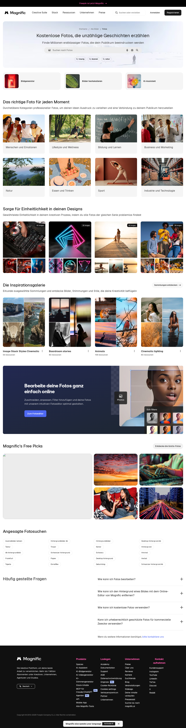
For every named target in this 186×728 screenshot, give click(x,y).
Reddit (152, 692)
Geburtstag (100, 564)
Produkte (81, 659)
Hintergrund (146, 547)
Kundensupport (156, 668)
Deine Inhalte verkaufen (131, 694)
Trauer (53, 547)
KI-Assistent (81, 667)
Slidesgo (129, 689)
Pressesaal (130, 699)
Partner (104, 696)
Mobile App (81, 702)
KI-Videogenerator (84, 675)
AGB (103, 675)
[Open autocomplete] (48, 50)
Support (104, 671)
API (77, 699)
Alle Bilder (95, 29)
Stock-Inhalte (82, 685)
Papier (53, 558)
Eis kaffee (54, 564)
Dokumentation (108, 667)
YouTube (153, 675)
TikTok (152, 682)
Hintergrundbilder (103, 541)
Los (9, 513)
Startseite (83, 29)
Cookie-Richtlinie (108, 685)
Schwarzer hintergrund (60, 553)
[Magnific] (29, 659)
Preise (102, 12)
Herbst (144, 558)
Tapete (8, 564)
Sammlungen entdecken (165, 285)
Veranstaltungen (132, 685)
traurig (81, 59)
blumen (95, 59)
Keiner (98, 547)
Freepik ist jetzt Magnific (91, 3)
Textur (7, 547)
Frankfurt (9, 558)
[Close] (118, 724)
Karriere (128, 675)
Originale (107, 682)
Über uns (129, 667)
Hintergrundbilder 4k (59, 541)
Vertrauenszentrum (109, 692)
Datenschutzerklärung (111, 678)
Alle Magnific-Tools (85, 706)
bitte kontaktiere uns (153, 636)
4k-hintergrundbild (13, 553)
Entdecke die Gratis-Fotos (168, 446)
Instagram (154, 671)
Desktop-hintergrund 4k (151, 541)
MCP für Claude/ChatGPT (86, 690)
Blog (127, 682)
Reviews (129, 671)
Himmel (144, 553)
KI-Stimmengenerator (84, 680)
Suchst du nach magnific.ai (132, 704)
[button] (26, 686)
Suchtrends (130, 678)
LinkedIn (153, 678)
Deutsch (26, 686)
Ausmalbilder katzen (13, 541)
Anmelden (155, 12)
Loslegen (105, 659)
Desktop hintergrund (104, 558)
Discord (152, 685)
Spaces (79, 664)
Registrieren (173, 12)
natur (107, 59)
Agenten (82, 695)
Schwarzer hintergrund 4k (152, 564)
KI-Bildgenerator (84, 671)
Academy (105, 664)
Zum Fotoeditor (35, 413)
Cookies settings (108, 689)
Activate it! (108, 723)
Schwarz (99, 553)
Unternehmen (107, 699)
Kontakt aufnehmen (159, 660)
